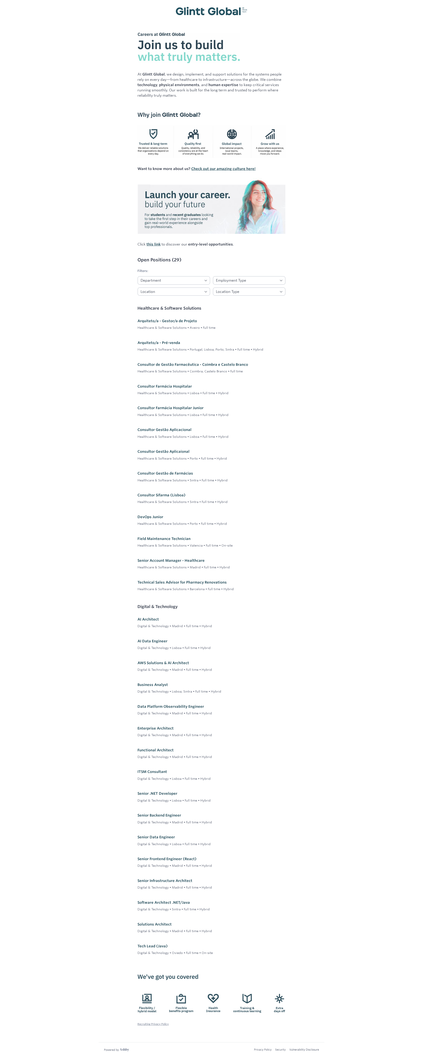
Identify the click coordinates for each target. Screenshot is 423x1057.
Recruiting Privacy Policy (153, 1024)
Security (280, 1049)
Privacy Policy (263, 1049)
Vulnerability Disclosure (304, 1049)
